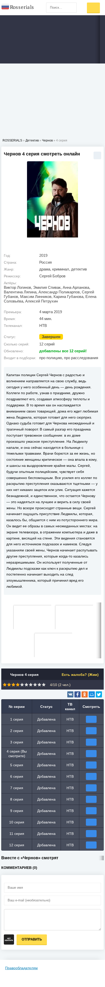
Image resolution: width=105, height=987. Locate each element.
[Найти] (72, 8)
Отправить (32, 939)
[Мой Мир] (92, 694)
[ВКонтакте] (70, 694)
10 (44, 684)
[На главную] (18, 7)
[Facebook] (77, 694)
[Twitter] (99, 694)
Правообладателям (21, 968)
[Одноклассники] (85, 694)
